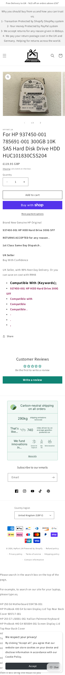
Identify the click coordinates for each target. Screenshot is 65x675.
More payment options (32, 213)
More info (32, 456)
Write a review (32, 380)
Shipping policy (51, 554)
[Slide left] (25, 123)
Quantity (7, 174)
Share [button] (10, 336)
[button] (4, 56)
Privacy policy (15, 554)
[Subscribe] (53, 477)
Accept (32, 666)
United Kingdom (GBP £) (30, 515)
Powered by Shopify (33, 548)
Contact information (34, 559)
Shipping (6, 169)
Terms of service (33, 554)
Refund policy (52, 548)
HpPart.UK (18, 548)
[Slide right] (40, 123)
